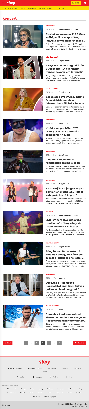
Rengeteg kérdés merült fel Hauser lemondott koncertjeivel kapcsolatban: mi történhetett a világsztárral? (66, 317)
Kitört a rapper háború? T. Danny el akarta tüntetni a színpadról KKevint (62, 131)
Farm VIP (23, 8)
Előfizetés (75, 3)
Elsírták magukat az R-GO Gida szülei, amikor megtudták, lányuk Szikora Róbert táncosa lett (65, 37)
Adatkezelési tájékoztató (15, 368)
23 (59, 343)
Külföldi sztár (52, 57)
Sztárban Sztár (32, 8)
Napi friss (50, 26)
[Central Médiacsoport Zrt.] (6, 405)
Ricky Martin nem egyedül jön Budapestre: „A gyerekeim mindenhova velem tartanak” (65, 69)
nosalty (41, 389)
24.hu (9, 389)
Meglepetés (59, 393)
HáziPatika (50, 389)
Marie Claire (71, 389)
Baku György (64, 155)
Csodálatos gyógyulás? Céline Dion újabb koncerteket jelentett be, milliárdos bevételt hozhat (66, 100)
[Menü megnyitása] (3, 3)
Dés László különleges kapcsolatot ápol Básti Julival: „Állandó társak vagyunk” (65, 286)
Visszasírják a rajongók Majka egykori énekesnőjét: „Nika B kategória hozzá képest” (65, 192)
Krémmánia (60, 389)
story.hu (62, 278)
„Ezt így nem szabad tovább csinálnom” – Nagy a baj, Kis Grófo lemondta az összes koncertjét (63, 223)
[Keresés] (85, 3)
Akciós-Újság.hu (11, 393)
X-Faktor (49, 8)
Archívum (44, 372)
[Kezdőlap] (11, 3)
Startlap (32, 389)
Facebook (22, 377)
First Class (79, 393)
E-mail (70, 377)
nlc (15, 389)
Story (80, 389)
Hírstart (22, 393)
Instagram (39, 377)
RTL (55, 8)
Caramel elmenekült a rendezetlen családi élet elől (63, 161)
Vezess (31, 393)
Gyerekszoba (40, 393)
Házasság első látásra (11, 8)
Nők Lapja (23, 389)
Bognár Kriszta (64, 61)
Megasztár (42, 8)
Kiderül (50, 393)
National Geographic (50, 397)
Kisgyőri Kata (64, 123)
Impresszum (77, 368)
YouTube (55, 377)
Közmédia (61, 8)
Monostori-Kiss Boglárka (68, 29)
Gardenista (36, 397)
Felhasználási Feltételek (35, 368)
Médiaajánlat (52, 368)
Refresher (69, 393)
